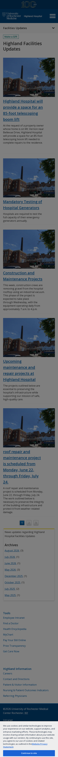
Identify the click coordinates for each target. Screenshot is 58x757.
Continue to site (29, 753)
